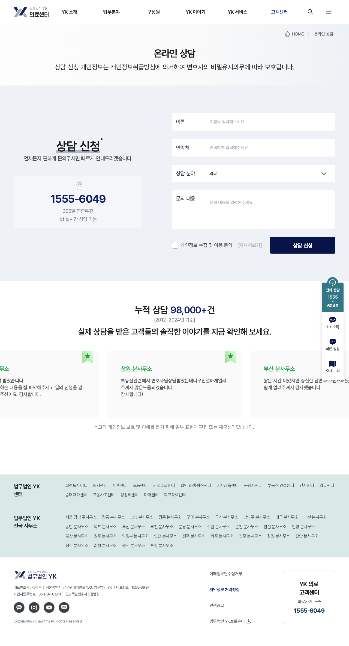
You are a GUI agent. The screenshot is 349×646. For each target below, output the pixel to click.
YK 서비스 (238, 11)
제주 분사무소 (221, 536)
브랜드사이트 (76, 485)
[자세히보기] (250, 245)
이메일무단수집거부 (225, 574)
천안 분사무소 (307, 536)
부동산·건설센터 (281, 485)
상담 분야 (185, 173)
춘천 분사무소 (105, 545)
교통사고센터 (104, 494)
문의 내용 (185, 198)
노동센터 (140, 485)
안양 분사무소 (303, 526)
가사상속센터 (228, 485)
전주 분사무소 (193, 536)
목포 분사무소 (105, 526)
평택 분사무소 (133, 545)
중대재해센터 (76, 494)
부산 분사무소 (133, 526)
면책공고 (216, 605)
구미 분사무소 (198, 517)
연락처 (182, 148)
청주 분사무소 (76, 545)
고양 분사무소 (141, 517)
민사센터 (306, 485)
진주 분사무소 (250, 536)
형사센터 (100, 485)
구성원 (153, 11)
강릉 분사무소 (113, 517)
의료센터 (327, 485)
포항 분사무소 (161, 545)
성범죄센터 (129, 494)
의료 (213, 173)
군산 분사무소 (226, 517)
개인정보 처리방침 (224, 589)
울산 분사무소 (76, 536)
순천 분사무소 (246, 526)
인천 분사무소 (165, 536)
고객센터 (279, 11)
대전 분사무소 (315, 517)
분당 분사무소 (190, 526)
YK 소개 (69, 11)
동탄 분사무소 (76, 526)
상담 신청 (302, 245)
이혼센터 (120, 485)
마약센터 (151, 494)
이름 (180, 122)
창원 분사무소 (278, 536)
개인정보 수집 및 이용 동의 (206, 245)
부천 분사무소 (161, 526)
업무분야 (111, 11)
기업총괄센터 (164, 485)
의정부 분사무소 (135, 536)
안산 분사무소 (275, 526)
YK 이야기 (196, 11)
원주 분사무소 (105, 536)
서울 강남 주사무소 (81, 517)
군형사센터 (253, 485)
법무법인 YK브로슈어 (227, 621)
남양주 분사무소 (256, 517)
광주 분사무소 (170, 517)
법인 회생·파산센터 (195, 485)
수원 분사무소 (218, 526)
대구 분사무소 (286, 517)
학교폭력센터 (175, 494)
